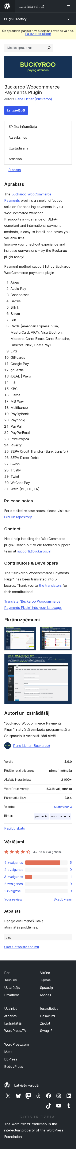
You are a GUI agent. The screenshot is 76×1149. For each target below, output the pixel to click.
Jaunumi (10, 980)
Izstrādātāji (13, 1023)
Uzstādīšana (18, 148)
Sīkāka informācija (23, 126)
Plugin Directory (15, 19)
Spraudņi (46, 988)
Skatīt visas (63, 899)
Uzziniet (10, 1008)
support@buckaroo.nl (33, 551)
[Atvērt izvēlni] (69, 6)
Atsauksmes (18, 137)
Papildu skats (14, 828)
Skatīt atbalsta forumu (21, 947)
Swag (46, 1031)
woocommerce (60, 816)
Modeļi (45, 995)
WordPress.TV (15, 1031)
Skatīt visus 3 (63, 806)
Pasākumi (47, 1016)
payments (41, 816)
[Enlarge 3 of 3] (66, 659)
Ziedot (45, 1023)
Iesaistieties (49, 1008)
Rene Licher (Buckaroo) (33, 99)
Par (7, 973)
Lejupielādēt (16, 110)
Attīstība (15, 159)
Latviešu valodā (26, 1085)
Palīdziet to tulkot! (38, 33)
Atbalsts (14, 170)
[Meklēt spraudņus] (49, 48)
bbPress (10, 1059)
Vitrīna (45, 973)
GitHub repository (18, 517)
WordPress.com (16, 1044)
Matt (8, 1052)
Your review (13, 899)
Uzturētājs (12, 988)
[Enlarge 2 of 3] (66, 632)
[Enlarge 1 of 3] (30, 632)
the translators (50, 585)
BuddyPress (13, 1066)
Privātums (11, 995)
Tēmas (45, 980)
